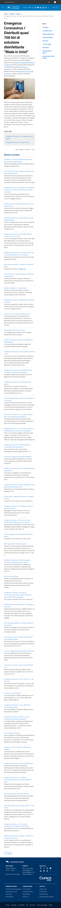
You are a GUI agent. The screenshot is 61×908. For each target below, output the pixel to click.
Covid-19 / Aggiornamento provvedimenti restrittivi (19, 651)
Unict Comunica (27, 889)
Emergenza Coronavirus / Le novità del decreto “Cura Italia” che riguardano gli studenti (18, 371)
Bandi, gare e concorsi (11, 892)
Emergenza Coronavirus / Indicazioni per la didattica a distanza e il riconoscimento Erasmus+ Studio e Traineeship (19, 189)
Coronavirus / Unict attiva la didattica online (17, 314)
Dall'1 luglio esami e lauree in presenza (15, 544)
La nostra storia (47, 31)
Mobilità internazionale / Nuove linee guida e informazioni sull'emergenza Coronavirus (17, 561)
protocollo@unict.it (28, 870)
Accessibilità (21, 905)
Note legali (13, 905)
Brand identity (26, 894)
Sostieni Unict (43, 889)
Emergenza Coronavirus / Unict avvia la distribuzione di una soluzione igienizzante (16, 825)
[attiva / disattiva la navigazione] (3, 7)
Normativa (45, 47)
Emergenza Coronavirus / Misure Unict (17, 142)
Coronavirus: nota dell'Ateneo (12, 693)
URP (24, 868)
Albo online (9, 894)
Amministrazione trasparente (13, 889)
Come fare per (43, 892)
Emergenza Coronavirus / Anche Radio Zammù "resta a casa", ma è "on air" (18, 235)
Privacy (7, 905)
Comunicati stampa (28, 892)
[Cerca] (57, 7)
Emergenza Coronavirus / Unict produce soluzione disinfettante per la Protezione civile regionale (18, 429)
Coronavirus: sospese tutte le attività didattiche (18, 457)
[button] (15, 2)
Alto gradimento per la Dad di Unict (14, 330)
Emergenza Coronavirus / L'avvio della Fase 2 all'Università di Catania (17, 706)
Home (6, 14)
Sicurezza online (43, 894)
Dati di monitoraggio (42, 905)
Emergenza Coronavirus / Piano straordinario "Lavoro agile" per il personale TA (17, 446)
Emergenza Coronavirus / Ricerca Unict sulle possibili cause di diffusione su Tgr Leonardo (17, 521)
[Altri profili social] (48, 7)
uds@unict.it (22, 269)
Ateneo (12, 14)
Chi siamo (45, 27)
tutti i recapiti (29, 868)
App (27, 905)
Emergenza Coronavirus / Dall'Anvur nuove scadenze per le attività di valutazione (16, 718)
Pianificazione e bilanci (47, 52)
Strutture (45, 41)
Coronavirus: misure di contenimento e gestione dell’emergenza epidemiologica (18, 160)
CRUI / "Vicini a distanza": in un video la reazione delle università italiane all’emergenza (18, 415)
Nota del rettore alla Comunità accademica (16, 794)
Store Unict (26, 897)
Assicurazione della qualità (48, 57)
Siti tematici (32, 905)
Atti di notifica (9, 897)
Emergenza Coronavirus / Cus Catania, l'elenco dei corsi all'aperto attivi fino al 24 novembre (19, 254)
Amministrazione (47, 37)
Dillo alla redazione (27, 874)
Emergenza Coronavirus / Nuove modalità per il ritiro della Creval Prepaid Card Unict (19, 486)
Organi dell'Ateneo (48, 34)
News (18, 14)
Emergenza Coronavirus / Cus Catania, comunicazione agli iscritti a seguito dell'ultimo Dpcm (17, 779)
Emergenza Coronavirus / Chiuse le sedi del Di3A (18, 763)
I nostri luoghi (46, 44)
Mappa (50, 905)
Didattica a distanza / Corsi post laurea (15, 288)
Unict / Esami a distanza (11, 576)
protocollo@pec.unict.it (29, 872)
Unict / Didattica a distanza (12, 733)
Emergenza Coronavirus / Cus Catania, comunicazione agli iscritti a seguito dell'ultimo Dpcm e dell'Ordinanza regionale (17, 595)
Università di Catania (9, 2)
